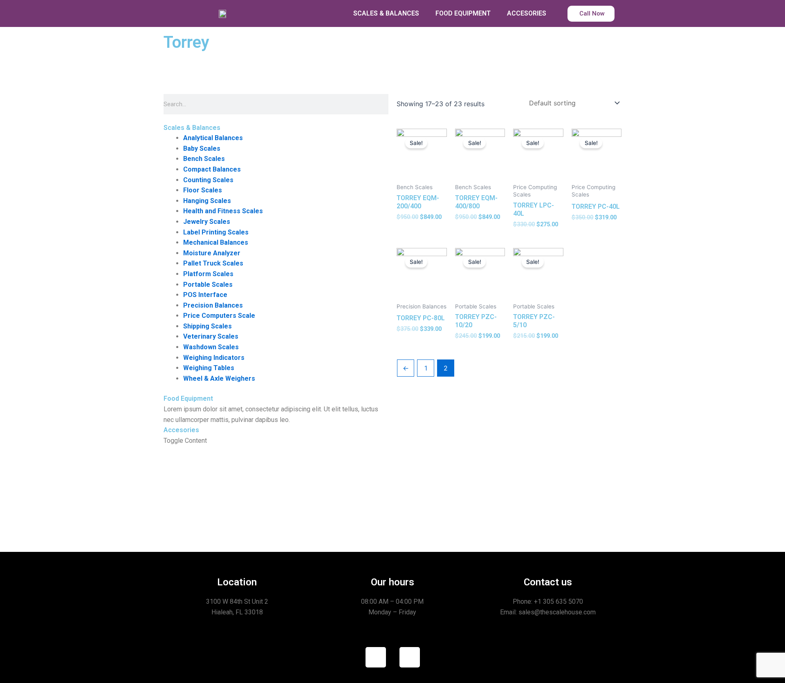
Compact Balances (212, 169)
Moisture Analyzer (211, 253)
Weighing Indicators (213, 358)
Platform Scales (208, 274)
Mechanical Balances (215, 242)
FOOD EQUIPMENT (463, 13)
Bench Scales (204, 159)
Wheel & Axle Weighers (219, 378)
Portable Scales (208, 284)
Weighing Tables (208, 368)
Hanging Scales (207, 201)
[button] (276, 128)
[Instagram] (409, 657)
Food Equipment (188, 398)
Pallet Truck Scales (213, 263)
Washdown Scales (211, 347)
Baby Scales (201, 148)
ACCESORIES (526, 13)
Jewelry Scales (206, 221)
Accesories (181, 430)
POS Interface (205, 295)
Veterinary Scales (210, 336)
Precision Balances (213, 305)
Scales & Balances (192, 128)
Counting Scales (208, 180)
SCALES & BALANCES (386, 13)
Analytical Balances (213, 138)
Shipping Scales (207, 326)
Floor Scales (202, 190)
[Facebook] (376, 657)
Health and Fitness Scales (223, 211)
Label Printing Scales (216, 232)
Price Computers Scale (219, 315)
